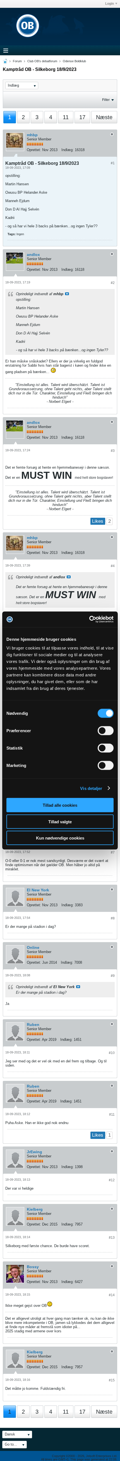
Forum (17, 61)
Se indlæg (67, 293)
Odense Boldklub (74, 61)
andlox (33, 254)
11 (66, 117)
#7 (113, 852)
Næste (104, 117)
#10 (112, 1053)
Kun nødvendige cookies (60, 838)
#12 (112, 1180)
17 (82, 117)
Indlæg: (67, 150)
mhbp (32, 135)
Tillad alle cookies (60, 805)
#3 (113, 451)
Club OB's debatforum (42, 61)
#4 (113, 566)
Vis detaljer (91, 788)
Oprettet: (34, 150)
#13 (112, 1238)
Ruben (33, 1024)
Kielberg (35, 1209)
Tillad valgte (60, 821)
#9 (113, 976)
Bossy (33, 1266)
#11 (112, 1114)
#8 (113, 918)
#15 (112, 1380)
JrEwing (34, 1152)
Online (33, 947)
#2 (113, 283)
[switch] (106, 730)
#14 (112, 1295)
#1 (113, 163)
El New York (38, 890)
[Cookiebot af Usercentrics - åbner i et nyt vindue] (89, 619)
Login (109, 4)
